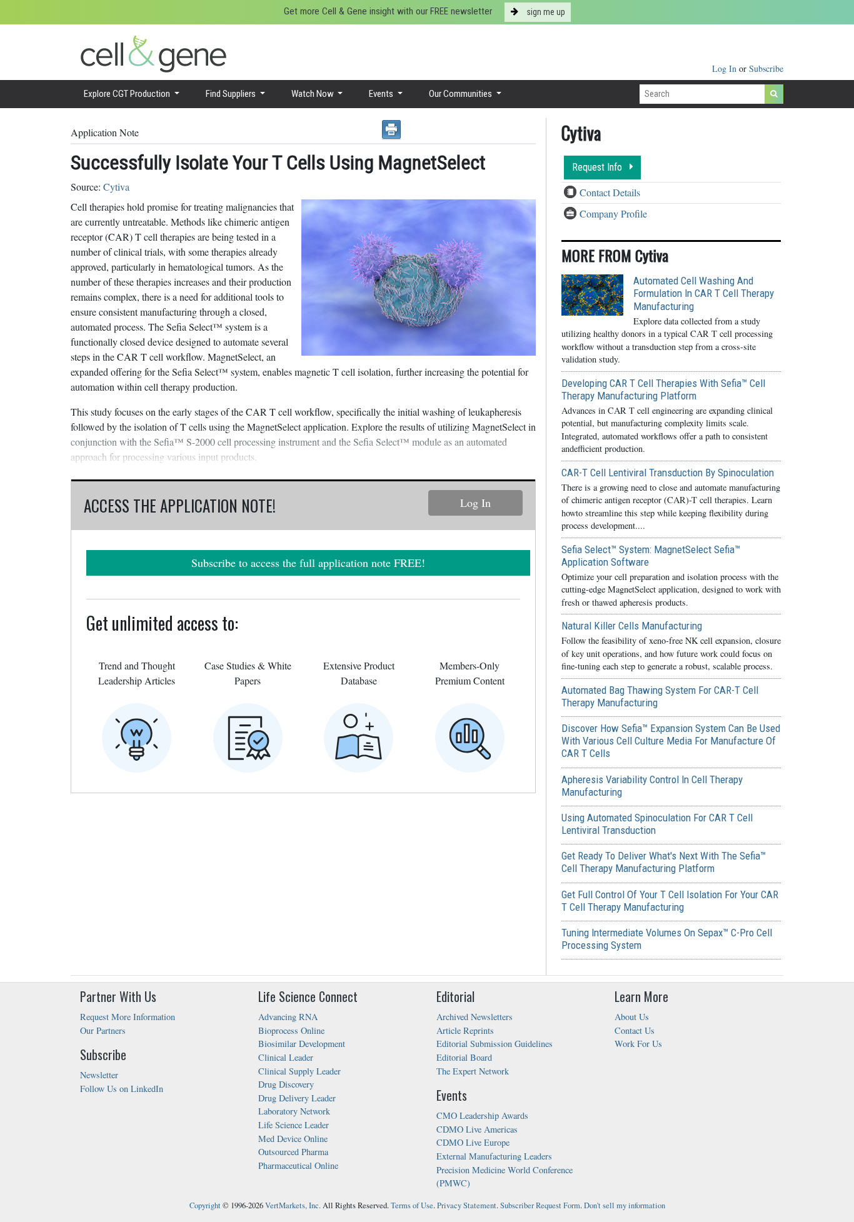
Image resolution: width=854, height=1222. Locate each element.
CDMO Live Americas (477, 1129)
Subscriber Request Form (540, 1205)
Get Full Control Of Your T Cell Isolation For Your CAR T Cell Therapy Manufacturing (669, 900)
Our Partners (103, 1030)
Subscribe (766, 68)
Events (382, 93)
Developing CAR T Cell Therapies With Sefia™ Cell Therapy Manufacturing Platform (663, 389)
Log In (725, 68)
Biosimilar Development (301, 1043)
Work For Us (638, 1043)
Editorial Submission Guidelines (494, 1043)
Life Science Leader (293, 1125)
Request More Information (127, 1017)
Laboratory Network (294, 1111)
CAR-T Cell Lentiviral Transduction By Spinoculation (667, 472)
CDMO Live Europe (473, 1142)
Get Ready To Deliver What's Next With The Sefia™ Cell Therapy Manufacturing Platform (663, 861)
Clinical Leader (285, 1057)
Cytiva (116, 186)
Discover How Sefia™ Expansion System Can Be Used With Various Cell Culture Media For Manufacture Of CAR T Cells (670, 740)
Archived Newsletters (474, 1017)
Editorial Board (464, 1057)
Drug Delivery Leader (297, 1098)
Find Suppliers (232, 93)
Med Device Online (293, 1138)
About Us (632, 1017)
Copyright (205, 1205)
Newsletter (99, 1075)
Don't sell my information (624, 1205)
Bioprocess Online (291, 1030)
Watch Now (313, 93)
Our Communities (461, 93)
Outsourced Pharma (293, 1152)
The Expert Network (472, 1071)
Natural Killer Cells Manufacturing (631, 625)
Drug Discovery (286, 1084)
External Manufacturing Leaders (494, 1156)
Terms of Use (412, 1205)
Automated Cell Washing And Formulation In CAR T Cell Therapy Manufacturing (703, 293)
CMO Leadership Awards (482, 1115)
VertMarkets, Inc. (293, 1205)
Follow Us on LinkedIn (121, 1088)
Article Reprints (465, 1030)
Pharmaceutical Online (298, 1165)
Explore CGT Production (128, 93)
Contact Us (635, 1030)
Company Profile (613, 213)
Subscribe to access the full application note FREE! (308, 562)
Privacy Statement (466, 1205)
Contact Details (610, 192)
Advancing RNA (288, 1017)
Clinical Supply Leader (299, 1071)
